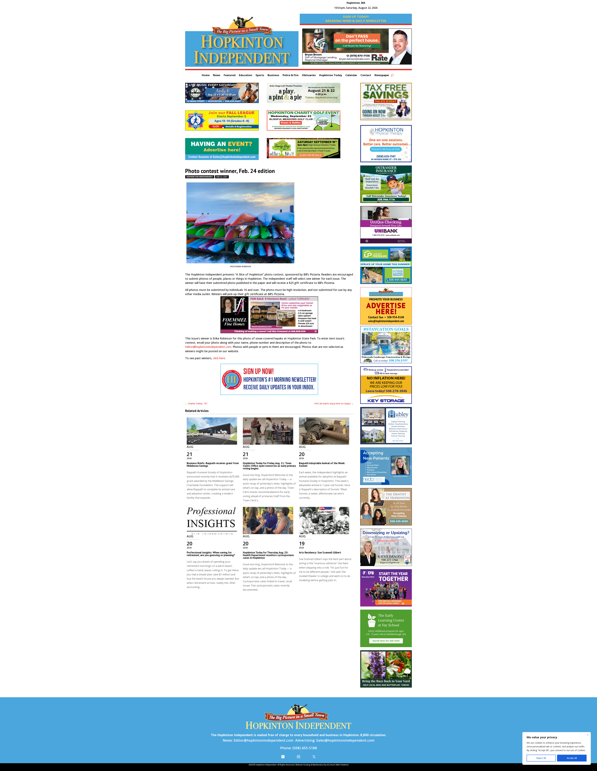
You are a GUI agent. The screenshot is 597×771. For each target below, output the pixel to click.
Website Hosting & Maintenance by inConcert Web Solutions (322, 764)
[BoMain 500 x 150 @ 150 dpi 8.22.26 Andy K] (226, 94)
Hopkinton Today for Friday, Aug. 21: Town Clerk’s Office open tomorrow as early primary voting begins (269, 465)
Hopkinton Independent (200, 176)
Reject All (541, 758)
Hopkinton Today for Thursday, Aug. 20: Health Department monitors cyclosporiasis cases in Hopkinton (268, 555)
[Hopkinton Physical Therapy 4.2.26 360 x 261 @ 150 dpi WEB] (386, 145)
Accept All (572, 758)
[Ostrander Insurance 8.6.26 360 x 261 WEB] (386, 185)
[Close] (587, 735)
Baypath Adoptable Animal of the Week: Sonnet (322, 464)
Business (273, 75)
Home (206, 75)
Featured (230, 75)
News (216, 75)
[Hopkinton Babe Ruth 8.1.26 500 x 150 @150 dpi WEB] (226, 122)
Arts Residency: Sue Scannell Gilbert (320, 552)
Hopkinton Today (330, 75)
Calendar (351, 75)
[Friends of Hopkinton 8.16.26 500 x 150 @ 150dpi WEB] (307, 149)
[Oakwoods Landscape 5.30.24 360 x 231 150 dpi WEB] (386, 346)
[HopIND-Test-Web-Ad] (269, 381)
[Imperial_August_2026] (386, 103)
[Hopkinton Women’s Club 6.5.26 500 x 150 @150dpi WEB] (307, 122)
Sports (260, 75)
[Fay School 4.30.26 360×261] (386, 630)
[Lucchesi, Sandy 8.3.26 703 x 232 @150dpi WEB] (357, 48)
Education (245, 75)
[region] (556, 748)
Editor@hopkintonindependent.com (208, 347)
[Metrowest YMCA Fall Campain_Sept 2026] (386, 589)
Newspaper (382, 75)
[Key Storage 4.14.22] (386, 386)
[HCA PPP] (307, 94)
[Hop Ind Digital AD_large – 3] (386, 427)
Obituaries (309, 75)
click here (219, 358)
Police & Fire (290, 75)
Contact (366, 75)
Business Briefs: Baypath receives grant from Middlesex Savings (213, 464)
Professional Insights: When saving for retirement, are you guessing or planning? (211, 554)
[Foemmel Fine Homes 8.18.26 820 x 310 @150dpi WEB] (269, 316)
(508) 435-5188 (304, 747)
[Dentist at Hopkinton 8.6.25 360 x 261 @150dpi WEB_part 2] (386, 508)
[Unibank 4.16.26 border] (386, 226)
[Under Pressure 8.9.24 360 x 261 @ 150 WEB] (386, 267)
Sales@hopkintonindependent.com (345, 740)
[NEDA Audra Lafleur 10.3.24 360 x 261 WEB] (386, 467)
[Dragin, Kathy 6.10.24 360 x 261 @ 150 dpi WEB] (386, 549)
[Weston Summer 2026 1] (386, 670)
